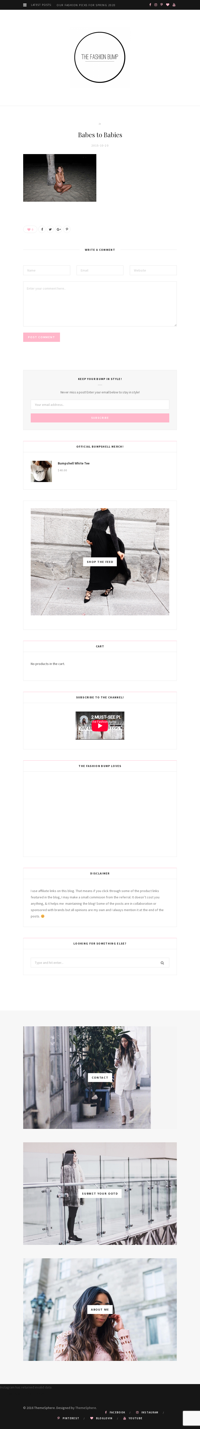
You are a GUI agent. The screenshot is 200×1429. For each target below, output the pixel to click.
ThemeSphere (85, 1408)
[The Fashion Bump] (100, 58)
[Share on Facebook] (42, 229)
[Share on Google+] (58, 229)
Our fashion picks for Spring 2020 (86, 5)
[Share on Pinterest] (66, 229)
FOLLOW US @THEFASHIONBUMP (23, 1393)
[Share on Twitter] (50, 229)
